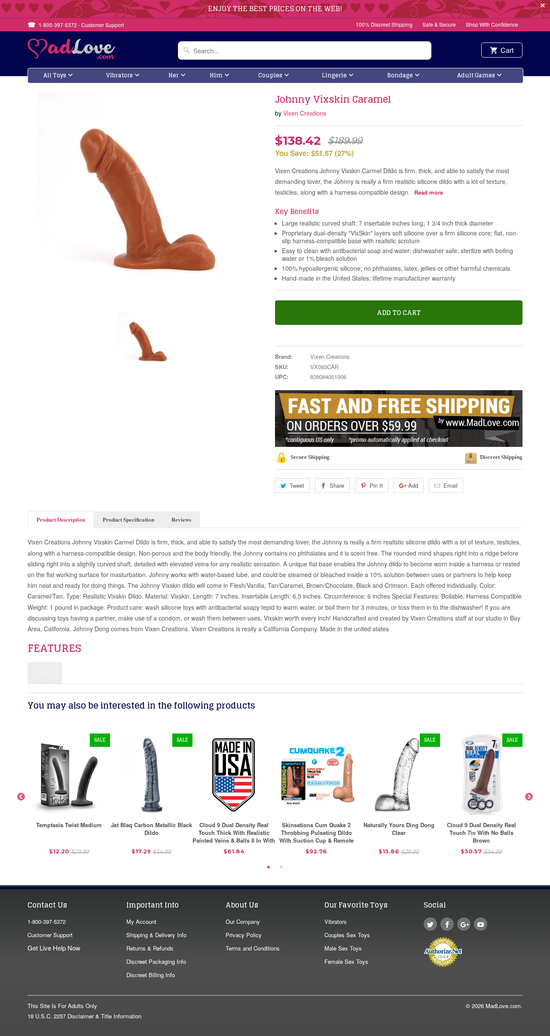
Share (337, 485)
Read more (428, 192)
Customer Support (50, 935)
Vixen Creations (304, 113)
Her (173, 75)
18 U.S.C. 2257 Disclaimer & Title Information (84, 1016)
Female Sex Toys (346, 961)
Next (529, 797)
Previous (21, 797)
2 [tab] (281, 867)
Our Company (243, 921)
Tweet (297, 485)
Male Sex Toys (343, 948)
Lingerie (334, 75)
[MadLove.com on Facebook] (447, 924)
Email (450, 485)
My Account (141, 921)
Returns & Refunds (150, 948)
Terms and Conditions (253, 948)
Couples (270, 75)
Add (413, 485)
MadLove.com (503, 1006)
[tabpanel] (69, 797)
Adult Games (476, 75)
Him (216, 75)
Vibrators (119, 75)
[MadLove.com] (72, 56)
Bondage (400, 75)
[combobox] (304, 50)
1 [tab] (268, 867)
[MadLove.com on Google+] (464, 924)
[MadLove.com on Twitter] (430, 924)
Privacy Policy (244, 935)
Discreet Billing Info (150, 975)
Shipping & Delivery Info (156, 935)
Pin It (376, 485)
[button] (549, 1031)
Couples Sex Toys (347, 935)
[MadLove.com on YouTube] (480, 924)
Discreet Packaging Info (156, 961)
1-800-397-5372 (47, 921)
